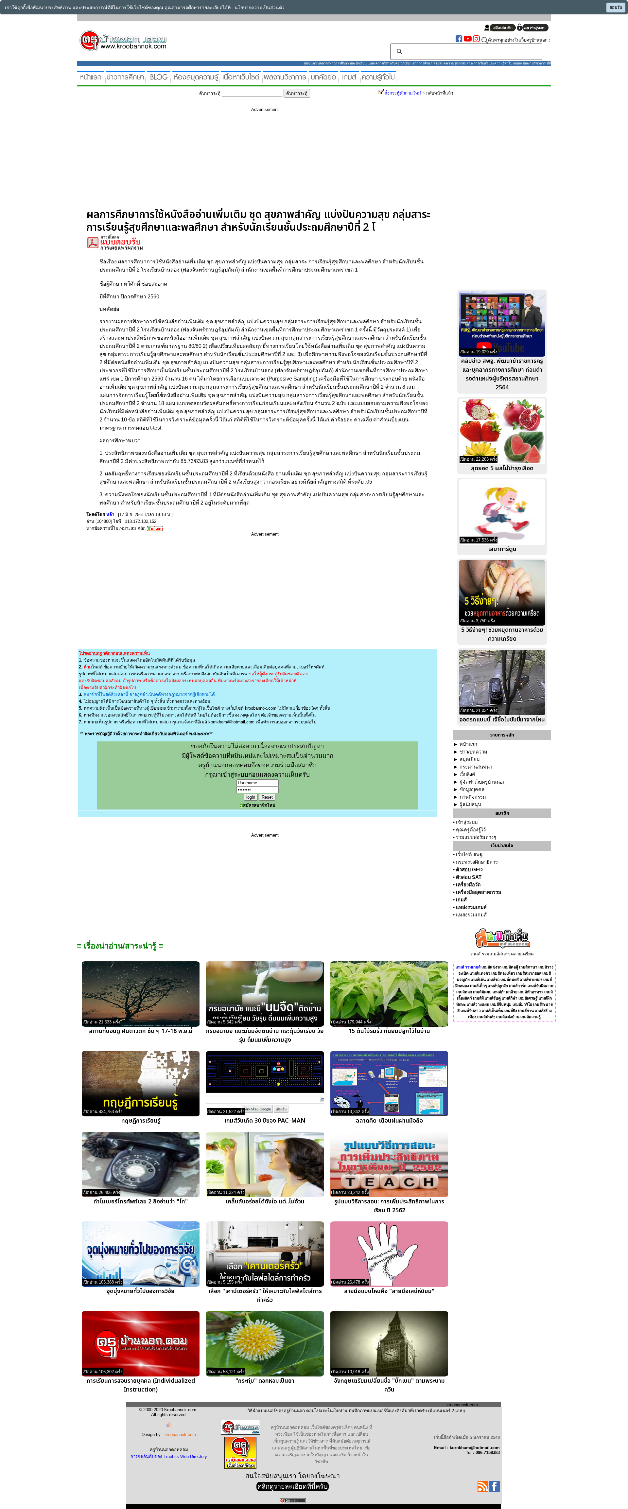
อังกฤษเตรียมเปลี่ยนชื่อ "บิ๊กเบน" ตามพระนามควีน (389, 1385)
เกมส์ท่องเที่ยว (503, 973)
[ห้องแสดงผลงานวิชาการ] (284, 80)
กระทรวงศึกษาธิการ (477, 862)
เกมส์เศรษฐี (528, 998)
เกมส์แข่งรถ (491, 967)
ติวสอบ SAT (468, 877)
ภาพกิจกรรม (473, 797)
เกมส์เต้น (478, 979)
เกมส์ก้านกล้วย (505, 992)
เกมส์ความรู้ (530, 1017)
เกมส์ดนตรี (509, 979)
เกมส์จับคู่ (493, 998)
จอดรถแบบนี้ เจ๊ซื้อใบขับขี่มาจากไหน (502, 719)
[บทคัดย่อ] (323, 80)
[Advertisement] (265, 162)
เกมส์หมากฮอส (528, 973)
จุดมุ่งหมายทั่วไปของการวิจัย (141, 1291)
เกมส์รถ (493, 979)
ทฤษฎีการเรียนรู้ (140, 1120)
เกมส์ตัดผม (482, 992)
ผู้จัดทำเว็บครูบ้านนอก (483, 782)
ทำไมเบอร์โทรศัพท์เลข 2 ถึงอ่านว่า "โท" (141, 1201)
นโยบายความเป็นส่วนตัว (260, 7)
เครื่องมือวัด (468, 884)
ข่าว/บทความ (473, 751)
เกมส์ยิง (510, 1010)
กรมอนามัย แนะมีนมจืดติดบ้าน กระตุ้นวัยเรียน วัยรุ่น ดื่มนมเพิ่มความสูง (265, 1035)
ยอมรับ (616, 7)
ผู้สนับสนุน (470, 804)
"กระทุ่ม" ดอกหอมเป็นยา (265, 1380)
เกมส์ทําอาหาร (530, 992)
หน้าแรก (468, 744)
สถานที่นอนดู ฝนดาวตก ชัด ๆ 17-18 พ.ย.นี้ (140, 1031)
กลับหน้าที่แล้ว (439, 93)
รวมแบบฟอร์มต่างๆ (476, 837)
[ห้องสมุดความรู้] (195, 80)
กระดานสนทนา (476, 767)
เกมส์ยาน (526, 1010)
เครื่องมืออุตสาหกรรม (478, 892)
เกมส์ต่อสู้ (510, 967)
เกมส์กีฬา (509, 998)
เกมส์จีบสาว (471, 1010)
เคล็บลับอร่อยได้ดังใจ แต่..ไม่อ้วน (265, 1201)
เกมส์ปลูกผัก (498, 986)
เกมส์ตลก (464, 992)
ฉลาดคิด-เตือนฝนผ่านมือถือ (389, 1120)
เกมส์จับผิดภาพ (540, 986)
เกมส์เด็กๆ (478, 986)
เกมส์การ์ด (518, 986)
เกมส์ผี (478, 998)
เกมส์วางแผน (478, 1004)
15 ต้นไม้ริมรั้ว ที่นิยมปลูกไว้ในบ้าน (389, 1031)
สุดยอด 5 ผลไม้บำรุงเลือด (502, 468)
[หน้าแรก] (90, 80)
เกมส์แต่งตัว (480, 973)
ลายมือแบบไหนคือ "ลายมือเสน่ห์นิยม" (389, 1291)
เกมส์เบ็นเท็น (492, 1010)
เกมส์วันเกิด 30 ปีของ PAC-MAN (264, 1120)
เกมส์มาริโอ (522, 1004)
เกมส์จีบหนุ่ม (501, 1004)
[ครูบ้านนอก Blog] (159, 80)
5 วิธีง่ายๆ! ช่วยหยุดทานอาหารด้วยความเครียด (502, 634)
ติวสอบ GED (469, 869)
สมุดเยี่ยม (470, 759)
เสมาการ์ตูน (502, 549)
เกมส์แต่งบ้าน (507, 1017)
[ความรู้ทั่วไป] (378, 80)
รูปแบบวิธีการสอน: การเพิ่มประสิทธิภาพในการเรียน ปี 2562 (389, 1206)
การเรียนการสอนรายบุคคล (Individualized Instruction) (141, 1385)
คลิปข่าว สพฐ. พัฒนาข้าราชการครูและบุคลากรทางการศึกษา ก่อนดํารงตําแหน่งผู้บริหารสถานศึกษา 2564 (502, 374)
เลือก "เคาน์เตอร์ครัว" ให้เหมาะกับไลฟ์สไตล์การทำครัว (265, 1296)
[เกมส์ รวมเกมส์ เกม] (349, 80)
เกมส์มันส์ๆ (486, 1017)
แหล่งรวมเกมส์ (471, 907)
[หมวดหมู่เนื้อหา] (241, 80)
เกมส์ (461, 899)
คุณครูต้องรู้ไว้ (471, 829)
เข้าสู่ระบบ (467, 822)
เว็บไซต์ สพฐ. (469, 854)
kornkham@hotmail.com (231, 721)
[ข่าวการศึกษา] (125, 80)
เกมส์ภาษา (528, 967)
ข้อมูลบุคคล (472, 789)
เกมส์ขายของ (531, 979)
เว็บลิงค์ (467, 774)
